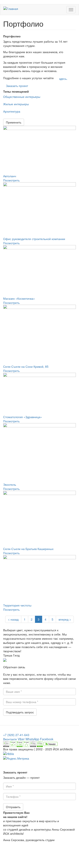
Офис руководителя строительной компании (34, 239)
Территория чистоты (17, 605)
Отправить (13, 807)
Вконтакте (10, 739)
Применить (13, 122)
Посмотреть (11, 180)
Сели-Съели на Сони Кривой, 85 (25, 366)
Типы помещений (16, 91)
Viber (21, 739)
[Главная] (10, 8)
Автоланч (9, 176)
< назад (13, 619)
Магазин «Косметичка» (19, 298)
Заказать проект (17, 86)
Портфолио (12, 36)
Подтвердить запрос (20, 712)
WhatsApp (32, 739)
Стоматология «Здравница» (22, 417)
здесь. (63, 78)
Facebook (46, 739)
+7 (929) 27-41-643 (16, 735)
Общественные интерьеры (21, 97)
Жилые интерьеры (16, 104)
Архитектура (11, 111)
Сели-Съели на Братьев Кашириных (28, 549)
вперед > (65, 619)
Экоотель (9, 484)
